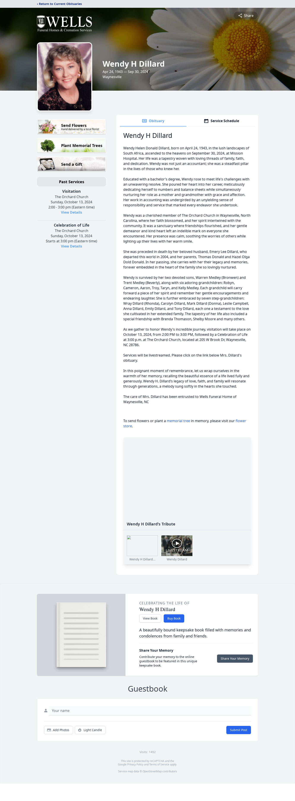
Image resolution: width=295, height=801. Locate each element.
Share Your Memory (235, 658)
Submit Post (238, 730)
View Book (150, 618)
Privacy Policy (135, 764)
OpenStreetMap (152, 771)
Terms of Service (159, 764)
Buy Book (174, 618)
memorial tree (178, 420)
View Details (71, 212)
